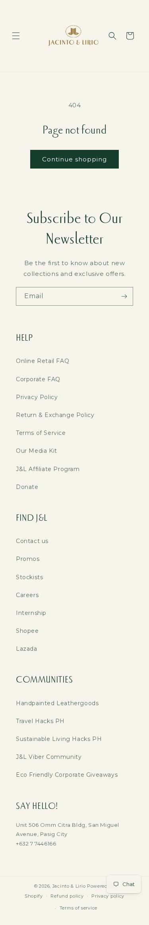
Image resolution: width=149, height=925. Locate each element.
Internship (31, 613)
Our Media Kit (36, 450)
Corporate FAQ (38, 379)
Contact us (32, 541)
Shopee (27, 630)
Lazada (26, 648)
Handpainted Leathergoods (57, 703)
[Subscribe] (124, 296)
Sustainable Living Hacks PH (59, 739)
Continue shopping (74, 159)
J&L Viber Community (48, 756)
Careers (27, 595)
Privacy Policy (37, 397)
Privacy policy (107, 896)
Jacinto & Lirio (69, 886)
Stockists (29, 577)
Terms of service (78, 908)
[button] (16, 36)
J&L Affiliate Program (48, 469)
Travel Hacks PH (40, 721)
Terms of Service (41, 432)
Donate (27, 487)
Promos (28, 558)
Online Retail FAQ (42, 361)
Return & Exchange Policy (55, 415)
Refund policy (66, 896)
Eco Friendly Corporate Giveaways (67, 774)
